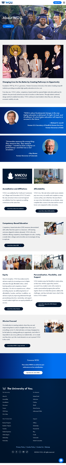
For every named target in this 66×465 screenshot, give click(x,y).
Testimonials (35, 437)
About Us (5, 396)
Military (34, 422)
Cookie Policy (30, 447)
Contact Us (40, 447)
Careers (4, 408)
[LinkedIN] (13, 452)
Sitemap (47, 447)
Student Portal (36, 396)
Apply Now (57, 2)
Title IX (34, 405)
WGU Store (5, 411)
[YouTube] (23, 452)
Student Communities (37, 440)
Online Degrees (6, 434)
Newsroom (5, 405)
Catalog (35, 402)
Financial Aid (36, 428)
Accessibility (5, 399)
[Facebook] (16, 452)
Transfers (5, 428)
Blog (34, 431)
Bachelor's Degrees (7, 425)
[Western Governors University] (7, 2)
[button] (61, 460)
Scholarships (5, 437)
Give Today (5, 414)
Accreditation (5, 402)
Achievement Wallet (37, 411)
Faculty (34, 434)
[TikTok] (26, 452)
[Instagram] (20, 452)
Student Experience (7, 431)
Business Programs (7, 422)
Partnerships (5, 440)
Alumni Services (36, 408)
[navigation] (64, 2)
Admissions (35, 399)
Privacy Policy (20, 447)
